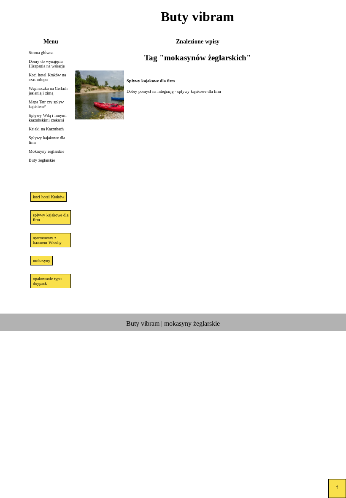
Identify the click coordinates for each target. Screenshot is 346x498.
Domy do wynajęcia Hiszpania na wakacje (47, 63)
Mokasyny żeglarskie (46, 151)
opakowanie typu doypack (47, 281)
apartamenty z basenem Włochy (47, 240)
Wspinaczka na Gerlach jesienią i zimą (48, 90)
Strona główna (41, 52)
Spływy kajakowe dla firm (47, 140)
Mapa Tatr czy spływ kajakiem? (46, 104)
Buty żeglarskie (42, 160)
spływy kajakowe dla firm (50, 217)
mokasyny (41, 260)
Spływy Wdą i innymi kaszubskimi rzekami (48, 117)
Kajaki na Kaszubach (46, 129)
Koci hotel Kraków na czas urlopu (47, 77)
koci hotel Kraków (48, 197)
